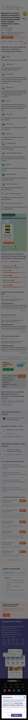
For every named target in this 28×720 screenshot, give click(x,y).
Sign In (16, 715)
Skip (8, 715)
